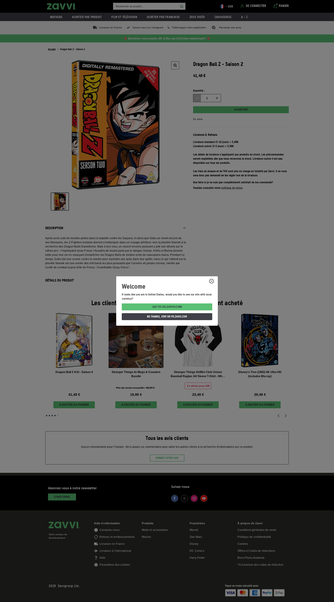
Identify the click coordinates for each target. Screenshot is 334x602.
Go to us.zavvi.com (167, 306)
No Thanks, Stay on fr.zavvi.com (167, 316)
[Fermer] (211, 281)
